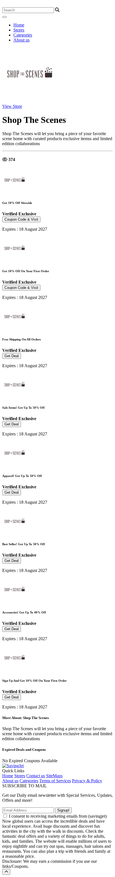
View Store (12, 106)
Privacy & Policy (87, 780)
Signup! (63, 810)
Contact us (35, 775)
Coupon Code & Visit (21, 219)
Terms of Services (55, 780)
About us (21, 40)
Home (18, 25)
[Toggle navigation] (4, 17)
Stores (18, 30)
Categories (22, 35)
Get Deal (11, 356)
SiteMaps (54, 775)
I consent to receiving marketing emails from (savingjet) (58, 816)
